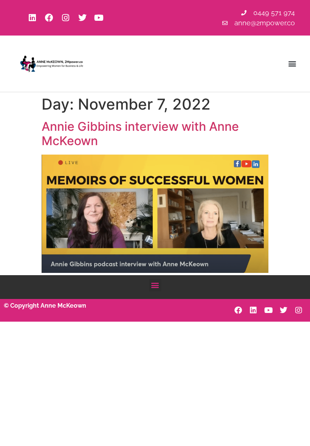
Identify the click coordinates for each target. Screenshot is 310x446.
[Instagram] (65, 17)
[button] (292, 63)
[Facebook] (49, 17)
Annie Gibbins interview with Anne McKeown (140, 133)
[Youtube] (99, 17)
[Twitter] (82, 17)
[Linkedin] (32, 17)
